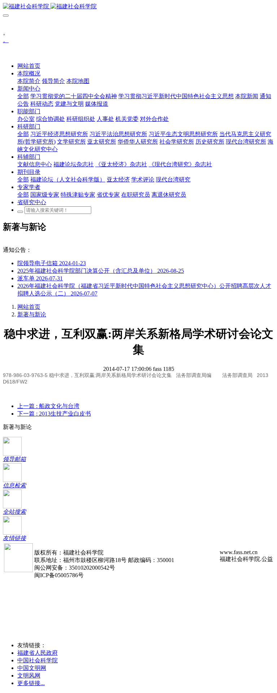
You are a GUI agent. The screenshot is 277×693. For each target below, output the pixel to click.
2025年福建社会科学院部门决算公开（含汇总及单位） (100, 271)
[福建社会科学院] (138, 6)
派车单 (40, 278)
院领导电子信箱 (51, 263)
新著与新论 (31, 314)
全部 (23, 96)
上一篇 (48, 406)
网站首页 (28, 66)
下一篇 (54, 414)
